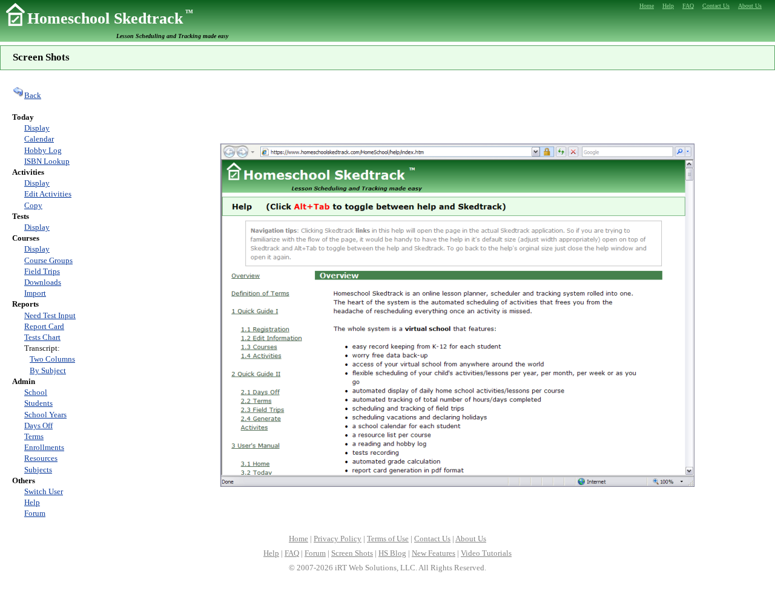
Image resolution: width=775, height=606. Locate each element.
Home (298, 538)
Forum (34, 513)
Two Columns (52, 358)
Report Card (44, 326)
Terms (34, 436)
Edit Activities (47, 193)
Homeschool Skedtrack (110, 18)
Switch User (43, 491)
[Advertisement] (457, 105)
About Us (470, 538)
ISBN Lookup (47, 161)
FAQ (292, 553)
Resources (41, 458)
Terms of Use (388, 538)
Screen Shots (352, 553)
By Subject (48, 370)
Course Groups (48, 260)
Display (37, 127)
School (35, 392)
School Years (45, 414)
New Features (433, 553)
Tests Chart (42, 337)
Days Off (38, 425)
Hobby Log (43, 150)
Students (38, 403)
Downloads (42, 282)
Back (32, 95)
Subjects (38, 469)
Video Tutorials (486, 553)
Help (32, 502)
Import (35, 293)
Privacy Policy (337, 538)
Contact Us (432, 538)
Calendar (39, 138)
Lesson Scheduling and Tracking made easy (172, 36)
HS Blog (392, 553)
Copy (33, 205)
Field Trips (42, 271)
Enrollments (44, 447)
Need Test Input (50, 315)
